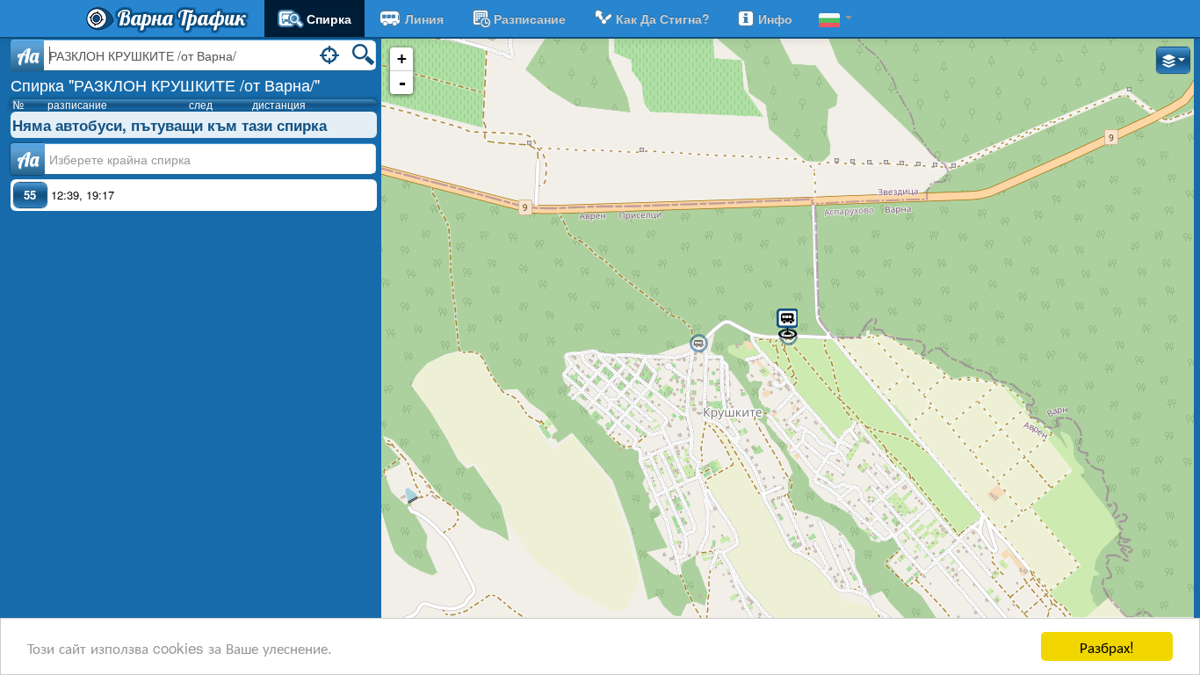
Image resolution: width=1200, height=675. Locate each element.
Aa (28, 55)
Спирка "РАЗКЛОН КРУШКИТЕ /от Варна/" (165, 84)
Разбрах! (1107, 646)
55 (30, 194)
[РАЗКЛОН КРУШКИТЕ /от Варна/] (787, 322)
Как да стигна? (663, 18)
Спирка (329, 18)
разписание (530, 18)
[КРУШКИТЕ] (698, 343)
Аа (28, 159)
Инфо (775, 18)
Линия (424, 18)
